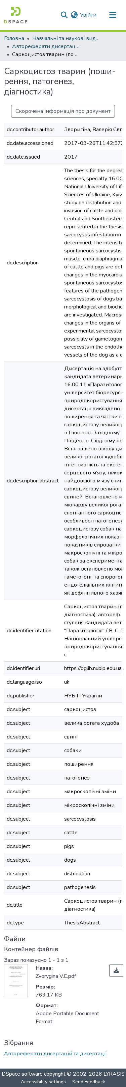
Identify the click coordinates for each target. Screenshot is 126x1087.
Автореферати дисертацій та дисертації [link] (45, 46)
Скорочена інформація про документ (63, 111)
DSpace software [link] (22, 1074)
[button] (15, 15)
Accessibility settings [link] (43, 1082)
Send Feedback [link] (88, 1082)
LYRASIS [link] (114, 1074)
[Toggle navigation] (112, 15)
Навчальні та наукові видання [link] (65, 38)
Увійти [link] (88, 15)
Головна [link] (14, 38)
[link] (116, 970)
